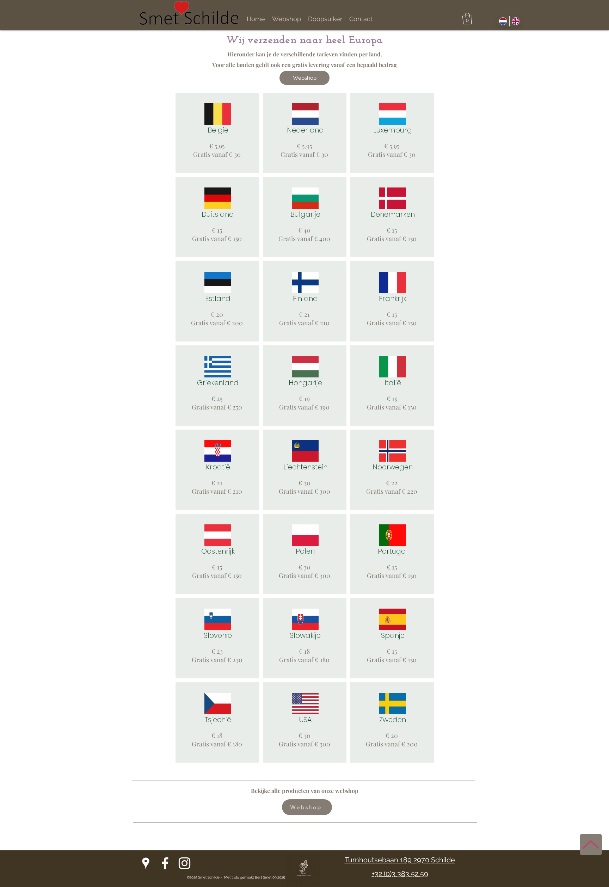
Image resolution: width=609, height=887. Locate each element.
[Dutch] (503, 21)
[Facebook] (165, 863)
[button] (467, 18)
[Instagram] (184, 863)
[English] (515, 21)
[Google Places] (146, 863)
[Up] (591, 844)
